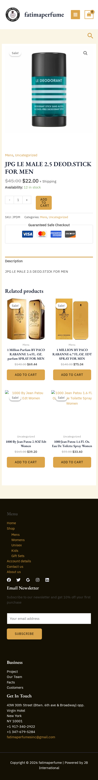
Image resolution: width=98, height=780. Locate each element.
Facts (11, 682)
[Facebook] (9, 580)
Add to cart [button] (26, 375)
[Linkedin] (47, 580)
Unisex (16, 545)
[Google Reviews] (28, 580)
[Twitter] (18, 580)
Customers (15, 687)
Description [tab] (14, 261)
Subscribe (24, 634)
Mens (9, 155)
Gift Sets (17, 556)
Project (12, 671)
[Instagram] (38, 580)
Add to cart (44, 202)
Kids (14, 550)
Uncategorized (26, 155)
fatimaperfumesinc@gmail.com (31, 737)
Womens (18, 540)
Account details (19, 561)
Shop (11, 528)
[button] (90, 36)
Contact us (15, 566)
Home (11, 523)
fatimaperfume (44, 14)
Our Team (14, 677)
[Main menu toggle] (75, 14)
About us (14, 572)
